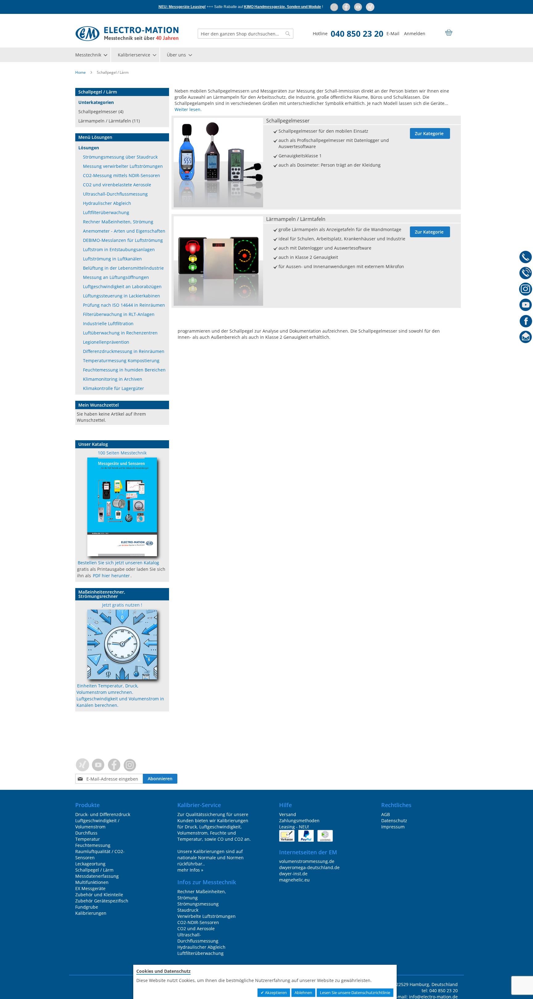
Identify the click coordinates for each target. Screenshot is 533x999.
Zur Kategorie (429, 133)
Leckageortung (90, 864)
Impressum (393, 827)
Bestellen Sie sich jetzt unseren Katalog (118, 563)
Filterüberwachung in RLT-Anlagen (119, 314)
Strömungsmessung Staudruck (198, 907)
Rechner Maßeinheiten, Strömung (118, 222)
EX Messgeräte (90, 888)
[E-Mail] (526, 338)
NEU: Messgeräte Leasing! (182, 7)
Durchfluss (86, 833)
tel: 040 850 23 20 (440, 990)
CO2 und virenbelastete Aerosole (117, 185)
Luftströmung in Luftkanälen (112, 259)
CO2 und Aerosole (196, 928)
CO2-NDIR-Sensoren (198, 922)
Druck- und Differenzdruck (102, 814)
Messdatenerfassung (97, 876)
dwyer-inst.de (293, 874)
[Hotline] (526, 258)
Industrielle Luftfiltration (108, 323)
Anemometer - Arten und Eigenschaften (124, 231)
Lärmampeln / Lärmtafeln (295, 219)
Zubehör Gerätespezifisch (101, 901)
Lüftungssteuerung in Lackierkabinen (121, 296)
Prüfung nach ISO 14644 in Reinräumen (124, 305)
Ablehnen (303, 992)
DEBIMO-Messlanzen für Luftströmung (123, 240)
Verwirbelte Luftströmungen (206, 916)
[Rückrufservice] (526, 274)
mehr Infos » (190, 870)
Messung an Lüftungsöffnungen (116, 277)
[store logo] (127, 33)
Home (81, 72)
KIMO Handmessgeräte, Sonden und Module (282, 7)
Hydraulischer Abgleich (107, 203)
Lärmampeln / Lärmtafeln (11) (109, 121)
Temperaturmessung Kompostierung (121, 360)
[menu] (266, 55)
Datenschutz (394, 820)
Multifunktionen (92, 882)
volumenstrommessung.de (306, 861)
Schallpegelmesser (288, 120)
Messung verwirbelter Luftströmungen (123, 166)
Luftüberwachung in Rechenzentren (120, 333)
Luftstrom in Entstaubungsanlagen (119, 249)
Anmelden (414, 33)
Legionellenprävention (106, 342)
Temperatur (87, 839)
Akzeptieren (275, 992)
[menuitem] (91, 55)
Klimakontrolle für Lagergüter (113, 388)
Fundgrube (86, 907)
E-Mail (392, 33)
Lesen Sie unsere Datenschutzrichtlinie (355, 992)
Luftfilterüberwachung (106, 212)
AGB (385, 814)
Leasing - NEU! (294, 827)
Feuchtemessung (92, 845)
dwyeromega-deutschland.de (309, 867)
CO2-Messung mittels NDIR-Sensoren (121, 175)
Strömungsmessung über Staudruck (120, 157)
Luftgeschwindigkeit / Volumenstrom (97, 824)
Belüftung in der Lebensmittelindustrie (123, 268)
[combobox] (245, 34)
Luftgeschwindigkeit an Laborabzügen (122, 286)
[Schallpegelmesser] (218, 206)
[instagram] (334, 7)
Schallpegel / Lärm (94, 870)
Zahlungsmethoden (299, 820)
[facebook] (346, 7)
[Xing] (370, 7)
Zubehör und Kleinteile (99, 894)
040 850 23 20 (357, 33)
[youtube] (358, 7)
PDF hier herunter (111, 575)
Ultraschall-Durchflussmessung (115, 194)
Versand (287, 814)
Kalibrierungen (90, 913)
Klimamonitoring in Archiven (112, 379)
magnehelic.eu (294, 880)
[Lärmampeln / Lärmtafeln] (218, 304)
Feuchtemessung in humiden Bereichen (124, 370)
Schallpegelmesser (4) (100, 111)
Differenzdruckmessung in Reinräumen (123, 351)
